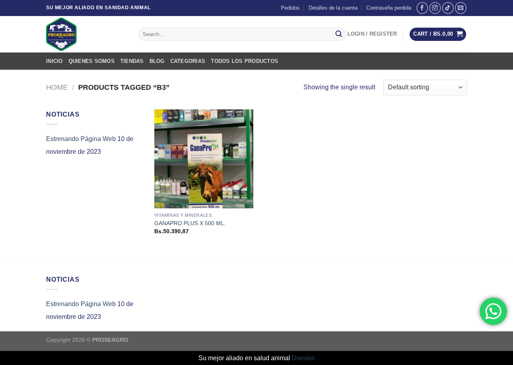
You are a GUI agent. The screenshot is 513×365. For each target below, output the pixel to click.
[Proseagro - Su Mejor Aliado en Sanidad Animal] (86, 34)
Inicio (54, 61)
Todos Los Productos (244, 61)
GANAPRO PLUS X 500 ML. (190, 223)
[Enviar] (338, 34)
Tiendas (132, 61)
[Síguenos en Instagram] (435, 8)
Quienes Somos (92, 61)
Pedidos (290, 8)
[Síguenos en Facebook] (422, 8)
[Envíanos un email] (461, 8)
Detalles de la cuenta (333, 8)
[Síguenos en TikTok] (448, 8)
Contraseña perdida (388, 8)
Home (57, 87)
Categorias (188, 61)
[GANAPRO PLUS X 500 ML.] (203, 158)
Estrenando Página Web (81, 138)
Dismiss (303, 358)
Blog (157, 61)
